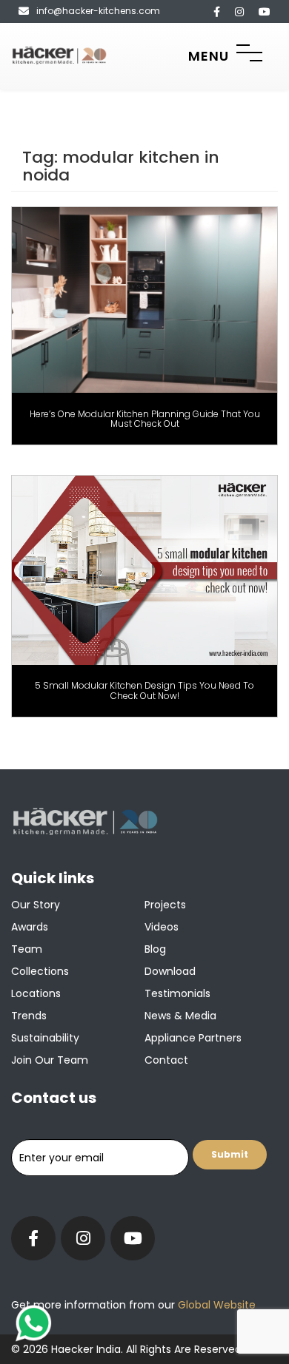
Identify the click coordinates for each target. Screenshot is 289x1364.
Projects (165, 904)
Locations (36, 993)
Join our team (49, 1060)
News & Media (180, 1015)
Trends (29, 1015)
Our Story (35, 904)
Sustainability (45, 1037)
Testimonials (177, 993)
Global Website (215, 1304)
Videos (161, 926)
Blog (155, 949)
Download (170, 971)
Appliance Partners (193, 1037)
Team (26, 949)
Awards (29, 926)
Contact (166, 1060)
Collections (40, 971)
